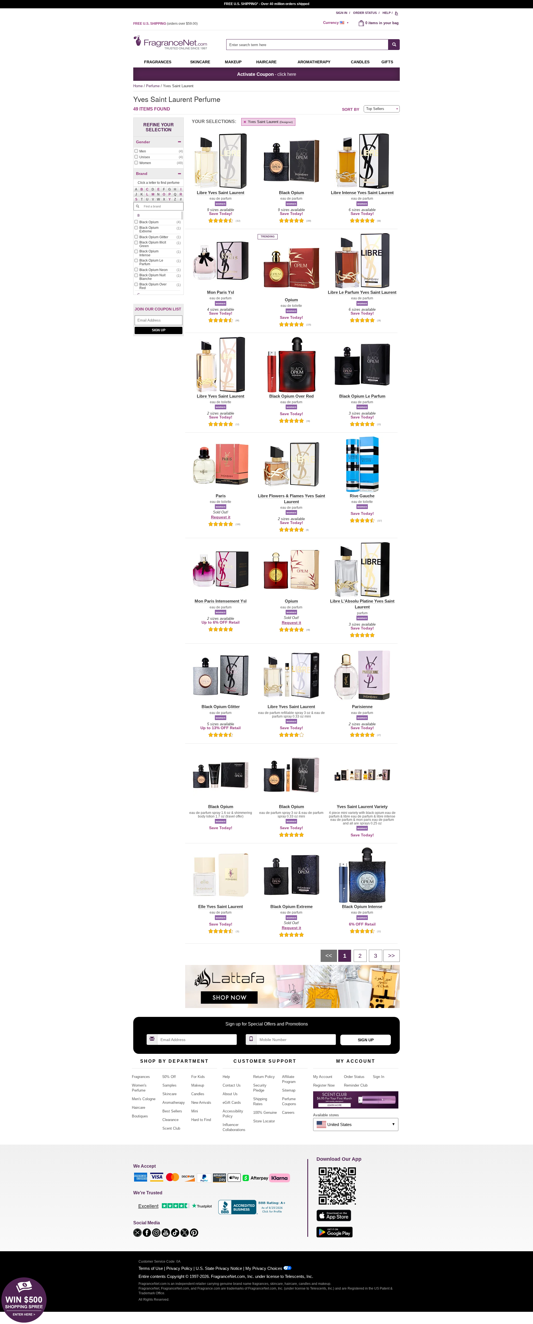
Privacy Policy (179, 1268)
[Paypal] (204, 1177)
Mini (194, 1111)
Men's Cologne (143, 1099)
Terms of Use (151, 1268)
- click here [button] (266, 74)
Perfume (153, 86)
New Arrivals (201, 1102)
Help (387, 12)
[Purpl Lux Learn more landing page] (355, 1102)
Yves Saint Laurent (270, 122)
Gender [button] (143, 142)
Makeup (233, 62)
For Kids (198, 1077)
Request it (220, 517)
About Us (230, 1094)
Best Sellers (172, 1111)
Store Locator (264, 1121)
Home (138, 86)
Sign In (341, 12)
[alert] (336, 23)
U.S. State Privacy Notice (219, 1268)
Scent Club (171, 1128)
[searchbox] (307, 44)
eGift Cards (232, 1102)
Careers (288, 1112)
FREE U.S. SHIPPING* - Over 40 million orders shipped (266, 4)
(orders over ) (165, 24)
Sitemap (288, 1090)
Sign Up (158, 330)
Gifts (387, 62)
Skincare (200, 62)
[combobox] (313, 44)
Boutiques (140, 1116)
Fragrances (157, 62)
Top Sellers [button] (375, 109)
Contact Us (232, 1085)
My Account (322, 1077)
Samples (169, 1085)
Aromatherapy (173, 1102)
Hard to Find (201, 1120)
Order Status (365, 12)
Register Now (324, 1085)
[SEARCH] (394, 44)
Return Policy (264, 1077)
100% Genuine (265, 1112)
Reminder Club (356, 1085)
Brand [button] (141, 173)
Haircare (266, 62)
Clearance (170, 1120)
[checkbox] (158, 151)
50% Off (169, 1077)
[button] (142, 189)
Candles (197, 1094)
